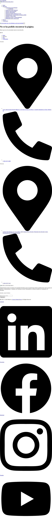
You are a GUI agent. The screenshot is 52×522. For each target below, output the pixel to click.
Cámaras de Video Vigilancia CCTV (13, 13)
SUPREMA (10, 8)
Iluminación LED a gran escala (12, 18)
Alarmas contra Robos (10, 12)
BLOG (4, 19)
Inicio (4, 5)
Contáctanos (5, 21)
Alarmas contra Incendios (10, 11)
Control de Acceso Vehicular (11, 10)
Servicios (5, 6)
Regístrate (3, 297)
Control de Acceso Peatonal (11, 7)
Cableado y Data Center (10, 16)
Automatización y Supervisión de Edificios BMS (15, 14)
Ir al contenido (3, 0)
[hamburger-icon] (0, 3)
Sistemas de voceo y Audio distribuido (13, 17)
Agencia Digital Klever (17, 299)
